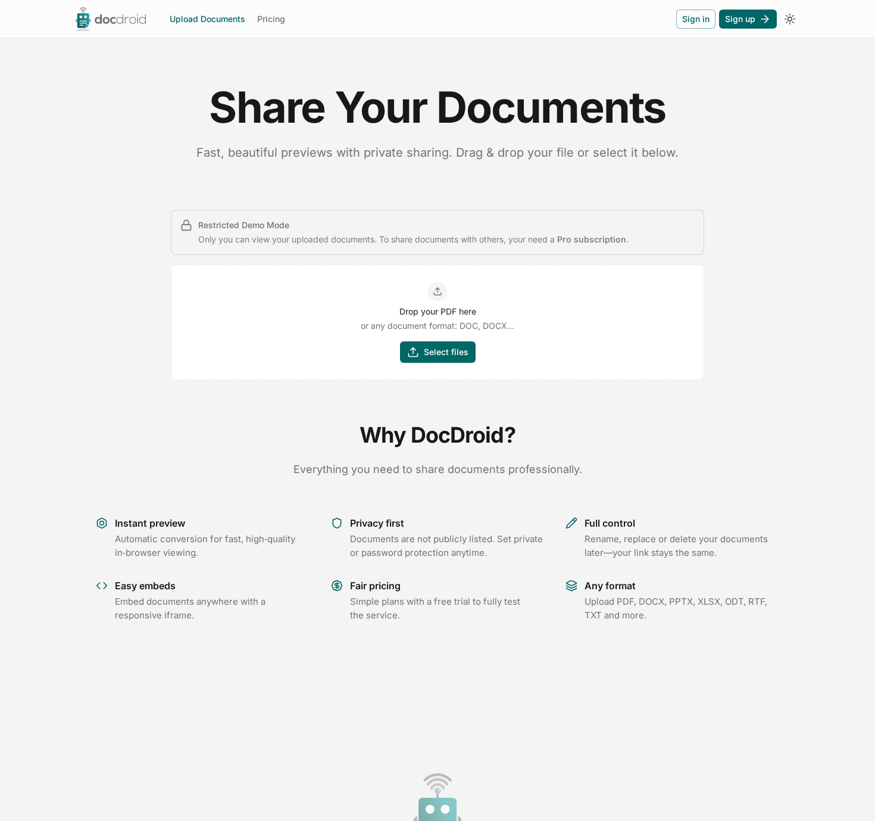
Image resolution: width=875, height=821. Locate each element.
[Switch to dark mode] (789, 19)
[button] (437, 322)
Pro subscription (591, 239)
